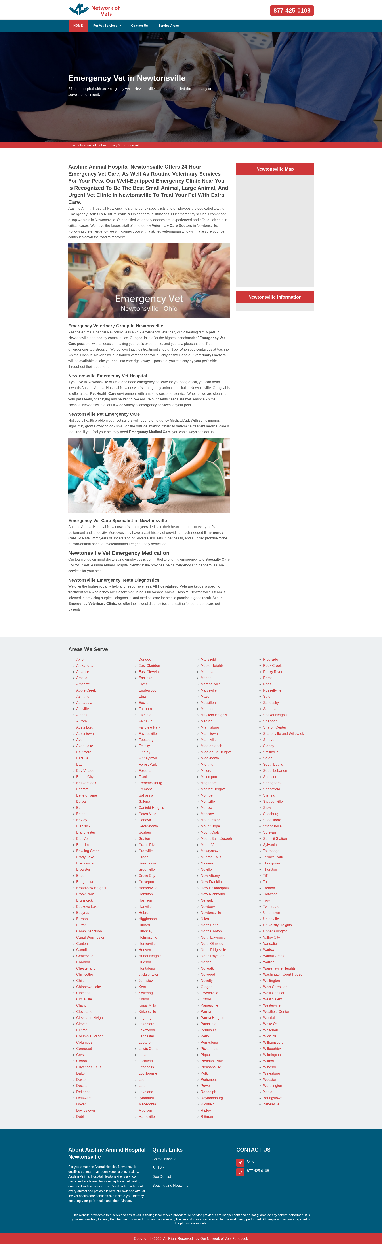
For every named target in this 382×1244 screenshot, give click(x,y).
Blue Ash (83, 838)
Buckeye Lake (87, 906)
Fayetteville (148, 733)
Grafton (144, 838)
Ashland (82, 696)
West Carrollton (275, 987)
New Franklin (211, 882)
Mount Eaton (211, 820)
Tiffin (267, 876)
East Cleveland (151, 672)
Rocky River (272, 672)
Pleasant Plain (212, 1061)
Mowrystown (210, 851)
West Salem (272, 999)
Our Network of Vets (215, 1238)
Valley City (271, 937)
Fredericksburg (150, 783)
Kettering (146, 993)
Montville (208, 801)
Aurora (81, 721)
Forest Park (148, 764)
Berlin (81, 808)
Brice (80, 876)
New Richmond (213, 894)
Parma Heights (212, 1018)
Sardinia (269, 709)
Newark (207, 900)
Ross (267, 684)
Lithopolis (146, 1067)
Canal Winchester (90, 937)
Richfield (208, 1104)
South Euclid (273, 764)
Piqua (205, 1055)
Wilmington (272, 1055)
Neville (206, 869)
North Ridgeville (213, 950)
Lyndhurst (146, 1098)
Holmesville (148, 937)
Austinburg (84, 727)
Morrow (206, 808)
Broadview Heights (91, 888)
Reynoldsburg (212, 1098)
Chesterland (86, 968)
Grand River (148, 845)
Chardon (83, 962)
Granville (146, 851)
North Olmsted (212, 943)
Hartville (145, 906)
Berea (81, 801)
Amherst (82, 684)
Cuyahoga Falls (88, 1067)
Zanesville (271, 1104)
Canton (82, 943)
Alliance (82, 672)
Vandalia (270, 943)
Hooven (145, 950)
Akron (81, 659)
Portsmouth (210, 1079)
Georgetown (148, 826)
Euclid (144, 703)
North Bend (210, 925)
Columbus (84, 1042)
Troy (266, 900)
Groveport (146, 882)
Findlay (144, 752)
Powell (206, 1086)
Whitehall (270, 1030)
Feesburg (146, 740)
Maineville (147, 1116)
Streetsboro (272, 820)
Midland (207, 764)
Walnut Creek (273, 956)
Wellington (271, 981)
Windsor (269, 1067)
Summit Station (275, 838)
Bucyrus (82, 913)
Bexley (81, 820)
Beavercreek (86, 783)
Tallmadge (271, 851)
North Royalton (212, 956)
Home (72, 145)
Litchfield (146, 1061)
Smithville (271, 752)
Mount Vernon (212, 845)
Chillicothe (84, 974)
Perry (205, 1036)
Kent (142, 987)
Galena (144, 801)
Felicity (144, 746)
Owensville (209, 993)
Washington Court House (282, 974)
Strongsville (272, 826)
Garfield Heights (151, 808)
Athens (81, 715)
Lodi (142, 1079)
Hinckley (145, 931)
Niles (205, 919)
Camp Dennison (89, 931)
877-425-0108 (292, 10)
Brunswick (84, 900)
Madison (145, 1110)
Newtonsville (89, 145)
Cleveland (84, 1011)
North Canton (211, 931)
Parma (206, 1011)
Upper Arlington (275, 931)
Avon (80, 740)
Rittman (207, 1116)
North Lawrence (213, 937)
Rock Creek (272, 665)
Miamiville (209, 740)
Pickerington (210, 1048)
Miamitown (209, 733)
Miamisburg (210, 727)
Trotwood (270, 894)
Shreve (268, 740)
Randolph (208, 1092)
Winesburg (271, 1073)
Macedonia (147, 1104)
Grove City (147, 876)
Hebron (144, 913)
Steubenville (273, 801)
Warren (268, 962)
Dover (81, 1104)
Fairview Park (149, 727)
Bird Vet (158, 1168)
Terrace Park (273, 857)
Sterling (269, 795)
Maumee (207, 709)
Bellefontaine (86, 795)
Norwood (208, 974)
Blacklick (83, 826)
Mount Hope (210, 826)
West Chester (273, 993)
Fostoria (145, 770)
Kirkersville (147, 1011)
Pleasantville (211, 1067)
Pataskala (208, 1024)
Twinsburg (271, 906)
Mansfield (208, 659)
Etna (142, 696)
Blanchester (85, 832)
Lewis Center (149, 1048)
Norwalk (207, 968)
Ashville (82, 709)
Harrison (145, 900)
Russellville (272, 690)
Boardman (84, 845)
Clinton (82, 1030)
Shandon (270, 721)
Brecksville (85, 863)
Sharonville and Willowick (283, 733)
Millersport (209, 777)
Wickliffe (269, 1036)
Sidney (268, 746)
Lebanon (146, 1042)
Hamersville (148, 888)
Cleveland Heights (90, 1018)
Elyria (143, 684)
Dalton (81, 1073)
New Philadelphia (215, 888)
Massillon (208, 703)
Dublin (81, 1116)
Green (143, 857)
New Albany (210, 876)
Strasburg (270, 814)
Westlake (270, 1018)
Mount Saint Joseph (216, 838)
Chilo (80, 981)
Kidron (144, 999)
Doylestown (85, 1110)
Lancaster (146, 1036)
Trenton (269, 888)
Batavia (82, 758)
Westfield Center (276, 1011)
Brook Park (85, 894)
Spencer (269, 777)
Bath (80, 764)
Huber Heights (150, 956)
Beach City (85, 777)
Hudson (145, 962)
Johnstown (147, 981)
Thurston (270, 869)
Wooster (269, 1079)
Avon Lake (84, 746)
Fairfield (145, 715)
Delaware (84, 1098)
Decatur (82, 1086)
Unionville (271, 919)
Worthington (272, 1086)
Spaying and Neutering (170, 1185)
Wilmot (268, 1061)
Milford (206, 770)
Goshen (145, 832)
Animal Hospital (164, 1159)
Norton (206, 962)
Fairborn (145, 709)
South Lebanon (275, 770)
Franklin (145, 777)
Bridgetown (85, 882)
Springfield (271, 789)
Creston (82, 1055)
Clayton (82, 1005)
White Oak (271, 1024)
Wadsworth (272, 950)
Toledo (268, 882)
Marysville (209, 690)
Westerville (272, 1005)
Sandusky (271, 703)
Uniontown (271, 913)
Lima (142, 1055)
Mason (206, 696)
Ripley (206, 1110)
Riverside (270, 659)
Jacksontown (149, 974)
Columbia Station (89, 1036)
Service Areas (169, 25)
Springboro (272, 783)
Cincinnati (84, 993)
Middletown (210, 758)
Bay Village (85, 770)
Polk (204, 1073)
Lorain (144, 1086)
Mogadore (209, 783)
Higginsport (148, 919)
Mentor (206, 721)
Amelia (81, 678)
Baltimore (83, 752)
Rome (268, 678)
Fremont (145, 789)
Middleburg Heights (216, 752)
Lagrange (146, 1018)
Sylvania (270, 845)
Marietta (207, 672)
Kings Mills (147, 1005)
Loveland (146, 1092)
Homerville (147, 943)
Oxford (206, 999)
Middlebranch (211, 746)
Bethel (81, 814)
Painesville (209, 1005)
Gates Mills (147, 814)
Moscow (207, 814)
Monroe (207, 795)
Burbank (83, 919)
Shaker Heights (275, 715)
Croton (81, 1061)
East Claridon (149, 665)
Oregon (206, 987)
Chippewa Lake (88, 987)
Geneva (145, 820)
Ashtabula (84, 703)
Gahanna (146, 795)
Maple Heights (212, 665)
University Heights (277, 925)
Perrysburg (209, 1042)
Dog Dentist (161, 1176)
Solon (267, 758)
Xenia (267, 1092)
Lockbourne (148, 1073)
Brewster (83, 869)
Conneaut (84, 1048)
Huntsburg (147, 968)
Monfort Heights (213, 789)
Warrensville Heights (279, 968)
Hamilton (146, 894)
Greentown (147, 863)
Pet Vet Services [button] (105, 25)
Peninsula (209, 1030)
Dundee (145, 659)
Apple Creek (86, 690)
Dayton (82, 1079)
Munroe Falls (211, 857)
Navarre (207, 863)
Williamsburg (273, 1042)
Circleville (84, 999)
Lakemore (146, 1024)
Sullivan (269, 832)
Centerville (84, 956)
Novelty (207, 981)
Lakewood (147, 1030)
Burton (81, 925)
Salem (268, 696)
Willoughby (272, 1048)
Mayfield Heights (214, 715)
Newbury (208, 906)
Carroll (81, 950)
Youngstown (273, 1098)
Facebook (240, 1238)
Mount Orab (210, 832)
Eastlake (145, 678)
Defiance (83, 1092)
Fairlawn (145, 721)
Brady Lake (85, 857)
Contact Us (139, 25)
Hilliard (144, 925)
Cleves (81, 1024)
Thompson (271, 863)
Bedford (82, 789)
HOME (80, 25)
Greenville (147, 869)
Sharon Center (274, 727)
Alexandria (84, 665)
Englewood (148, 690)
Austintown (85, 733)
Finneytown (148, 758)
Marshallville (211, 684)
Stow (267, 808)
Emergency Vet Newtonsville (121, 145)
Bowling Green (88, 851)
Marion (206, 678)
